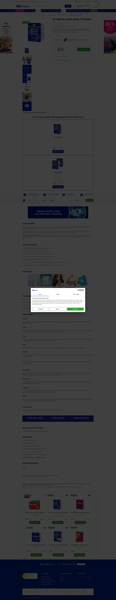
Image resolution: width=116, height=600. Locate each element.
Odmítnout (40, 309)
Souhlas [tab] (40, 294)
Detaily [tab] (58, 294)
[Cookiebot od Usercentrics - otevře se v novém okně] (78, 290)
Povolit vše (75, 309)
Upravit (57, 309)
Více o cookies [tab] (76, 294)
